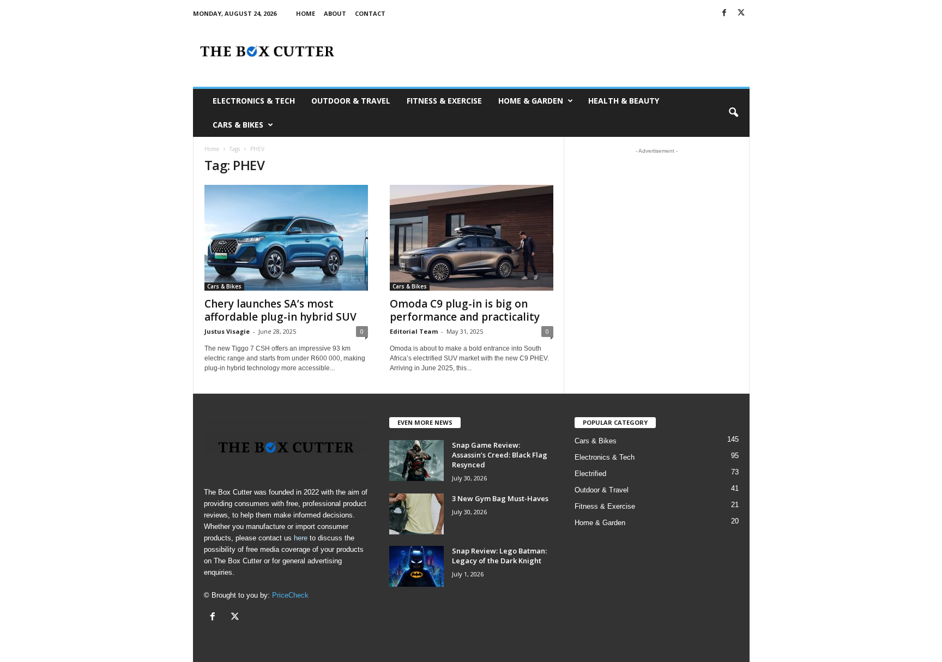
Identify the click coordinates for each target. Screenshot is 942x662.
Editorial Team (414, 331)
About (335, 13)
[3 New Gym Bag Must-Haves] (416, 514)
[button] (733, 113)
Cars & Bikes (238, 124)
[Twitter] (741, 13)
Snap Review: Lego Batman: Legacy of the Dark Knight (499, 555)
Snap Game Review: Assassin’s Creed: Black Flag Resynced (499, 455)
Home (305, 13)
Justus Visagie (227, 331)
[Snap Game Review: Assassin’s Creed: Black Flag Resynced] (416, 460)
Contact (370, 13)
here (300, 538)
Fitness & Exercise (444, 100)
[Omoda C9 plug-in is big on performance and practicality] (471, 238)
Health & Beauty (623, 100)
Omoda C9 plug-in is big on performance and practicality (465, 310)
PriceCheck (290, 595)
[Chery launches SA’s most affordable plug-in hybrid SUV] (286, 238)
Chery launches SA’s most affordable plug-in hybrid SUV (280, 310)
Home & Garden (530, 100)
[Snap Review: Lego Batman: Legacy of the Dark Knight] (416, 566)
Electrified (590, 474)
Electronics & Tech (254, 100)
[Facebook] (724, 13)
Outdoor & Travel (350, 100)
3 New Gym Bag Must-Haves (500, 498)
